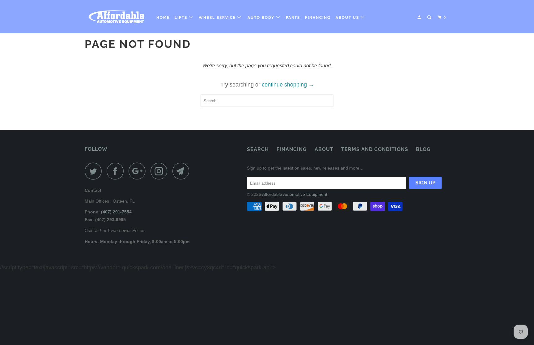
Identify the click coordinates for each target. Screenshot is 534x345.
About (324, 149)
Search (258, 149)
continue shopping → (288, 85)
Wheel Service (218, 17)
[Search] (430, 17)
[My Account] (420, 17)
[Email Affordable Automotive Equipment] (182, 170)
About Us (348, 17)
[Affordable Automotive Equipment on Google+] (139, 170)
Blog (423, 149)
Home (163, 17)
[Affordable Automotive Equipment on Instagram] (160, 170)
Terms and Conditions (374, 149)
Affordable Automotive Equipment (294, 194)
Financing (318, 17)
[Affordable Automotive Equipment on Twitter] (95, 170)
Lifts (182, 17)
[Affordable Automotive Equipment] (116, 17)
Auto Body (262, 17)
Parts (293, 17)
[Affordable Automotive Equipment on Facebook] (117, 170)
